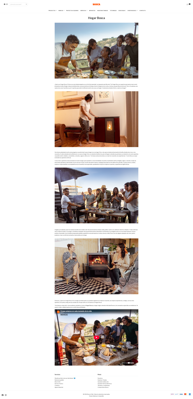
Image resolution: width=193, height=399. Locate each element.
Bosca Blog (122, 10)
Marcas (61, 10)
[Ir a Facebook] (4, 4)
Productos (52, 10)
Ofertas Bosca (131, 10)
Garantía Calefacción (103, 381)
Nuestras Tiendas (102, 10)
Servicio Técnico (59, 383)
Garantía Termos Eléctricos (105, 383)
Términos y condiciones (104, 385)
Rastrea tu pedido (59, 380)
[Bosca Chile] (96, 4)
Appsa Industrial (59, 387)
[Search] (26, 4)
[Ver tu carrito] (188, 4)
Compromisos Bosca (103, 387)
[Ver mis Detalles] (187, 4)
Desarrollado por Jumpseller (96, 396)
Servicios (83, 10)
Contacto (142, 10)
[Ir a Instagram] (7, 4)
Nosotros (100, 378)
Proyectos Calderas (72, 10)
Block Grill (57, 381)
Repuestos (92, 10)
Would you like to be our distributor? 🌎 (65, 378)
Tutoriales (113, 10)
